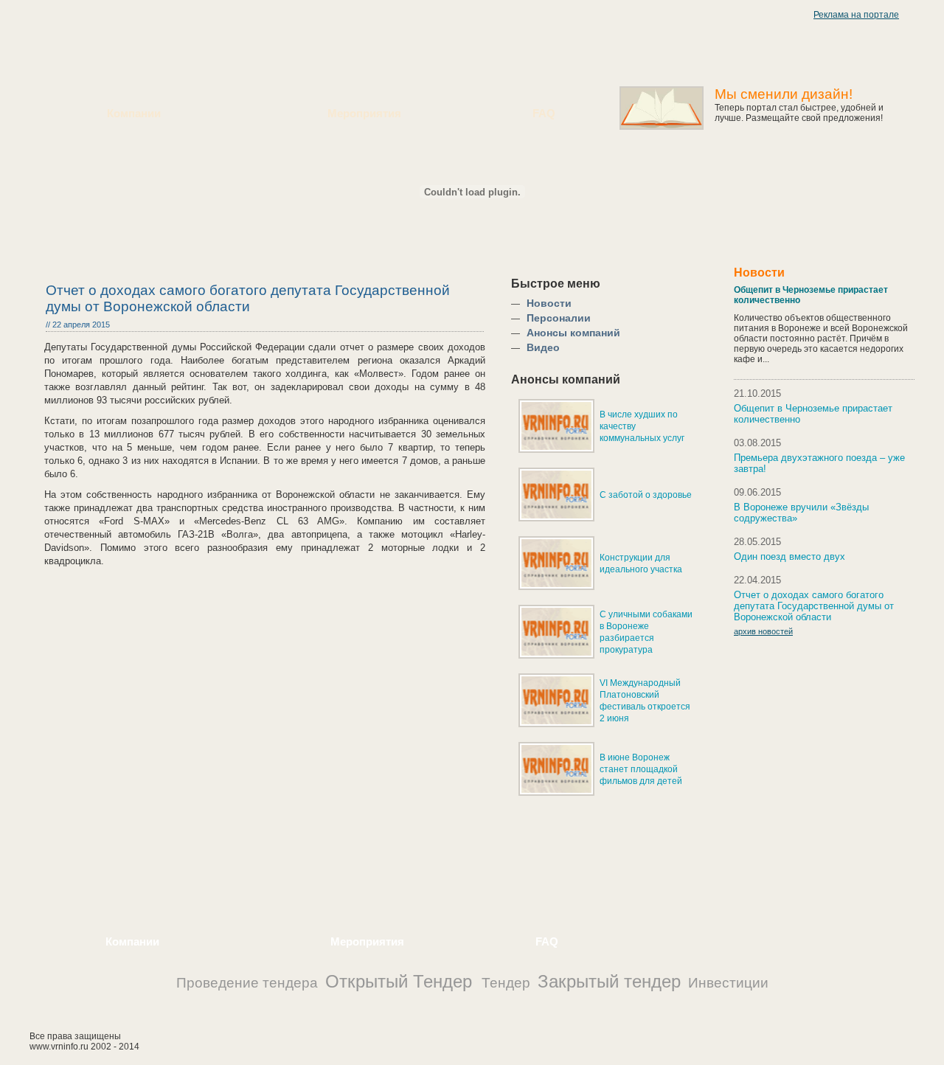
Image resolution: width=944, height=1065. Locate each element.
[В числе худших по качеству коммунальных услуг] (556, 450)
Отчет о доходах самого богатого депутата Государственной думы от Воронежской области (814, 605)
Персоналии (559, 318)
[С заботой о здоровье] (556, 518)
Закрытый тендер (609, 981)
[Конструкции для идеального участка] (556, 587)
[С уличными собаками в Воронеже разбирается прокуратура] (556, 656)
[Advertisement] (250, 868)
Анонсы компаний (573, 333)
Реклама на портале (856, 15)
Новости (549, 303)
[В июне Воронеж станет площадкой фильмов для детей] (556, 793)
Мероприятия (364, 113)
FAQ (543, 113)
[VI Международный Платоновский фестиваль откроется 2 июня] (556, 724)
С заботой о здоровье (646, 495)
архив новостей (763, 631)
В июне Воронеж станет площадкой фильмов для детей (641, 769)
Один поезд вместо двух (789, 556)
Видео (543, 347)
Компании (134, 113)
